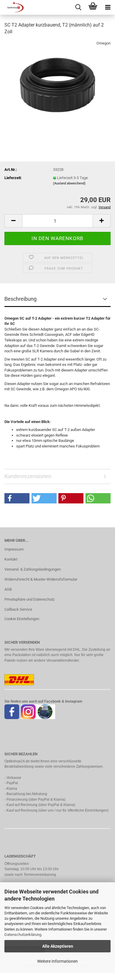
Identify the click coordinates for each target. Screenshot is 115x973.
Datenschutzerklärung (22, 934)
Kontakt (10, 559)
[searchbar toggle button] (78, 7)
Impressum (14, 549)
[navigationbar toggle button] (107, 7)
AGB (8, 589)
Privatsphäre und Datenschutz (29, 599)
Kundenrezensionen (27, 476)
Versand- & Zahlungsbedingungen (32, 569)
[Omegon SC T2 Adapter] (57, 84)
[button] (13, 220)
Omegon (103, 43)
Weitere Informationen (57, 961)
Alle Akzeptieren (57, 946)
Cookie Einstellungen (21, 619)
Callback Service (18, 609)
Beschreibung (20, 299)
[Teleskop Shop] (12, 7)
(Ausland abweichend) (69, 183)
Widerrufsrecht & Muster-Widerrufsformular (40, 579)
